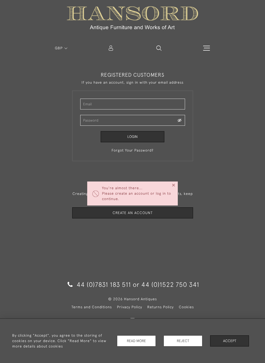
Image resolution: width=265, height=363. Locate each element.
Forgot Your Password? (132, 150)
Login (132, 137)
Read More (136, 341)
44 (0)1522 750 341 (170, 284)
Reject (183, 341)
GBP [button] (59, 48)
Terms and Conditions (91, 307)
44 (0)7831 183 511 (104, 284)
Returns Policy (160, 307)
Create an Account (133, 213)
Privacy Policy (129, 307)
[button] (159, 48)
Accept (229, 341)
